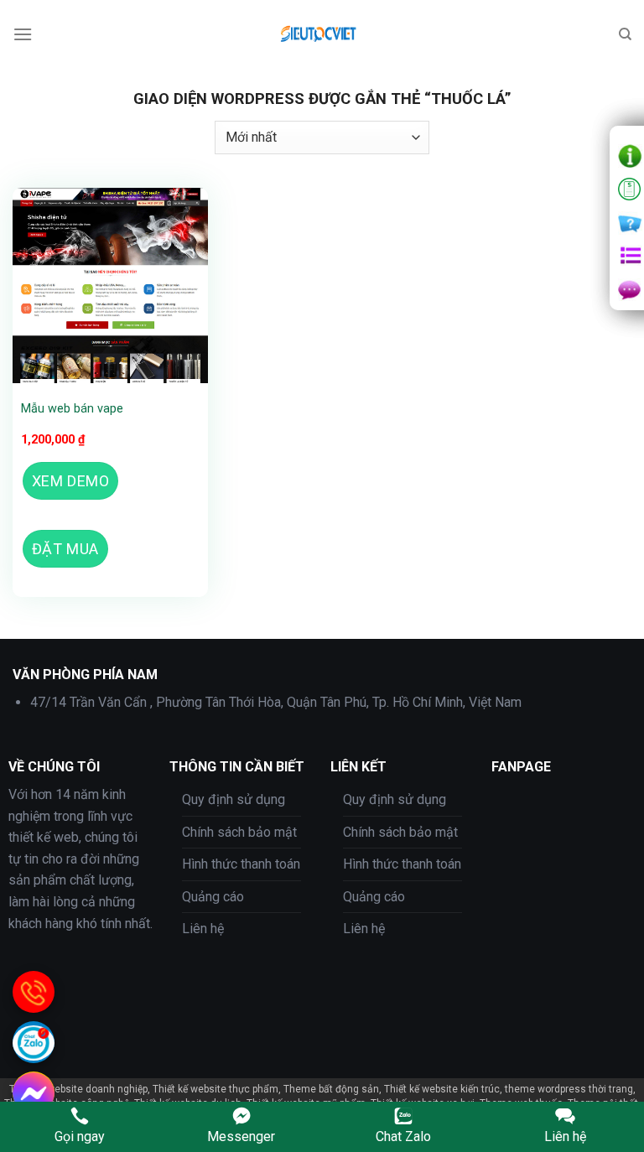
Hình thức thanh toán (241, 864)
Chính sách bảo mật (239, 832)
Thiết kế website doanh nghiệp (78, 1089)
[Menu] (23, 33)
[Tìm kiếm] (625, 34)
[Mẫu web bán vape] (110, 285)
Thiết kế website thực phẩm (215, 1089)
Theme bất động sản (331, 1089)
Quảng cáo (213, 897)
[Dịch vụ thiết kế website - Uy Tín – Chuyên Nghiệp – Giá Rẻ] (322, 34)
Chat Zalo (403, 1136)
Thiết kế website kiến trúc (442, 1089)
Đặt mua (65, 549)
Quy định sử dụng (233, 799)
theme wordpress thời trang (569, 1089)
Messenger (241, 1136)
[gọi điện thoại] (34, 992)
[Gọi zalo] (34, 1042)
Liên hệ (203, 929)
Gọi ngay (80, 1136)
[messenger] (34, 1092)
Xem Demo (70, 481)
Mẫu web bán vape (72, 409)
